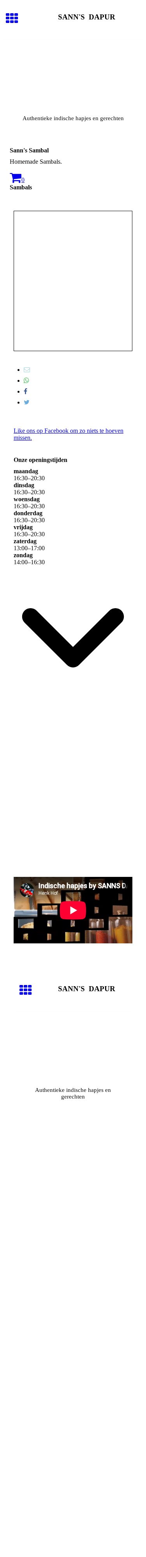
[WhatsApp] (26, 380)
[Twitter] (27, 402)
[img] (73, 72)
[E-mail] (27, 369)
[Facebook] (25, 391)
